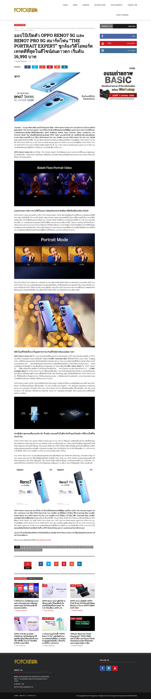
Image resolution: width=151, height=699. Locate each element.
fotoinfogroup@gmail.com (24, 687)
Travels (131, 5)
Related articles (21, 578)
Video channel (122, 15)
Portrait (64, 547)
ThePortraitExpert (86, 547)
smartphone (74, 547)
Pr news (22, 25)
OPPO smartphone (37, 547)
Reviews (86, 5)
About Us (22, 696)
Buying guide (99, 5)
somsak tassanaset (21, 61)
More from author (35, 578)
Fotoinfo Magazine (91, 696)
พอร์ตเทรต (18, 550)
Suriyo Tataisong (48, 610)
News (75, 5)
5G (22, 547)
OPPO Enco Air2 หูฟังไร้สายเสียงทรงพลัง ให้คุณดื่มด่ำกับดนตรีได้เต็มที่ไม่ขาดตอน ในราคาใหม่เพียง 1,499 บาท (53, 604)
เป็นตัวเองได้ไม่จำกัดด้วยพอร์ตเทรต (32, 550)
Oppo (27, 547)
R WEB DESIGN (132, 696)
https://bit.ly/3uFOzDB (43, 540)
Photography (116, 5)
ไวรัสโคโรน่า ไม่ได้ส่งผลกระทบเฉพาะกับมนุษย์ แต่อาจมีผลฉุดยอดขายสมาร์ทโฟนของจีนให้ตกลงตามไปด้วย (26, 604)
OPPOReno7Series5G (52, 547)
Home (65, 5)
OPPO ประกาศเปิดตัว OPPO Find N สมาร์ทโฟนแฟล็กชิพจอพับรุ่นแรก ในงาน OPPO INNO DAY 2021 (82, 604)
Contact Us (32, 696)
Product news (19, 585)
